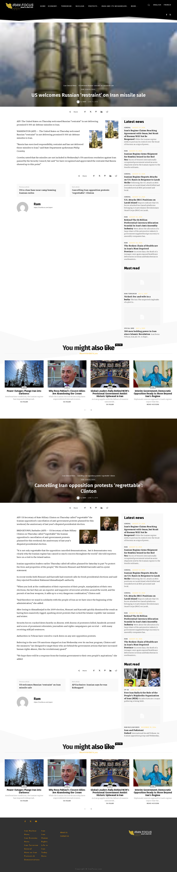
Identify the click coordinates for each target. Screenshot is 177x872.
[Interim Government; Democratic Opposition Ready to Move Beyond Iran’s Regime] (152, 374)
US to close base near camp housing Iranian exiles (37, 191)
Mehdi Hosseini (153, 404)
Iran (126, 151)
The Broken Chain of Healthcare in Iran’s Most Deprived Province (141, 249)
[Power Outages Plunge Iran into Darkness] (24, 374)
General (127, 127)
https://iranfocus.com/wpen (43, 207)
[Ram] (78, 101)
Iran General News (69, 85)
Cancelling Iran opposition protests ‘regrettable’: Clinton (90, 191)
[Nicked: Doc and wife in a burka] (142, 281)
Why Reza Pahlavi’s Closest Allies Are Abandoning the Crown (67, 392)
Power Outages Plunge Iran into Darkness (24, 392)
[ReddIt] (107, 111)
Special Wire (129, 328)
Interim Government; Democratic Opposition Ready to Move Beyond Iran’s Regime (153, 393)
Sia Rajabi (24, 402)
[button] (148, 5)
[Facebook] (166, 15)
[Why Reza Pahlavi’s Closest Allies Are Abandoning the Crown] (67, 374)
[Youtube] (36, 821)
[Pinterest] (96, 111)
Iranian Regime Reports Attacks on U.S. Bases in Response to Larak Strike (142, 180)
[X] (170, 15)
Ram (84, 102)
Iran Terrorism (130, 293)
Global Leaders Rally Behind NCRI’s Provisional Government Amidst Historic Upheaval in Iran (110, 393)
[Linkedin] (101, 111)
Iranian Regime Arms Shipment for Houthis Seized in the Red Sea (140, 157)
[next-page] (90, 410)
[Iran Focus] (20, 6)
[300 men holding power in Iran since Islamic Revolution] (142, 316)
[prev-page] (85, 410)
